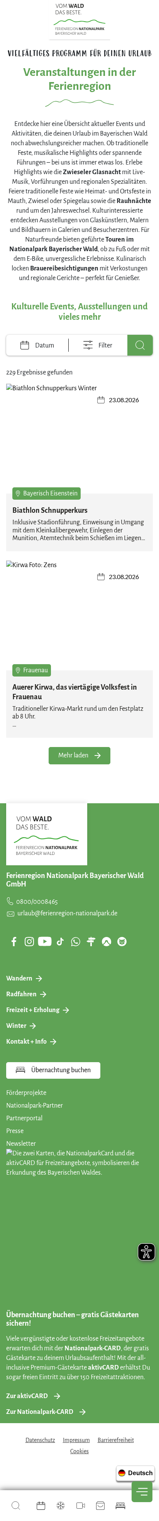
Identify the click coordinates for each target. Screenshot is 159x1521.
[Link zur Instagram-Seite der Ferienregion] (29, 941)
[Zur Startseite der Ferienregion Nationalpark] (80, 19)
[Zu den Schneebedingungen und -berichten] (60, 1505)
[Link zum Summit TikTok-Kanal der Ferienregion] (60, 941)
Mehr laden (73, 755)
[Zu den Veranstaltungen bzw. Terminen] (41, 1505)
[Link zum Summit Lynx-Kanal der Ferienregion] (122, 941)
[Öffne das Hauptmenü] (142, 1492)
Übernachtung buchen (61, 1070)
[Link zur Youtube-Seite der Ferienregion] (45, 941)
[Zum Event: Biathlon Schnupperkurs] (79, 439)
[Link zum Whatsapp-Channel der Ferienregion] (75, 941)
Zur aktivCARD (27, 1396)
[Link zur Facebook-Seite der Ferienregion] (14, 941)
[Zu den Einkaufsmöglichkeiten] (100, 1505)
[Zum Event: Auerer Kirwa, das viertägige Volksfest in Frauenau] (79, 615)
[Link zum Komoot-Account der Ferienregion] (106, 941)
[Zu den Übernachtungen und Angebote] (120, 1505)
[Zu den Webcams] (80, 1505)
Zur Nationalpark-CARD (39, 1412)
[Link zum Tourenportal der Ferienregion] (91, 941)
